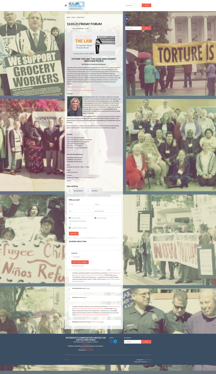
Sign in (66, 359)
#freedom (99, 314)
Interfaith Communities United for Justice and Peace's (89, 275)
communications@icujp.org (86, 177)
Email (70, 211)
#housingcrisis (81, 281)
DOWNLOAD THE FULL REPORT (76, 87)
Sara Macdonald (78, 191)
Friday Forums (80, 17)
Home (68, 17)
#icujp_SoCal (108, 279)
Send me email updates (76, 218)
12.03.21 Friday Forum (114, 273)
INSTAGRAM (89, 350)
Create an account (79, 266)
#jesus (103, 314)
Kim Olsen (94, 191)
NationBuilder (147, 359)
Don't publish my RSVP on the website (79, 227)
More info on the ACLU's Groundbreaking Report (80, 90)
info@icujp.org (86, 344)
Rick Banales (80, 28)
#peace (74, 281)
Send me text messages (101, 218)
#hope (107, 314)
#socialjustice (116, 279)
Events (73, 17)
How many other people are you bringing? (77, 221)
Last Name (96, 204)
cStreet (149, 361)
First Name (71, 204)
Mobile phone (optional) (99, 211)
